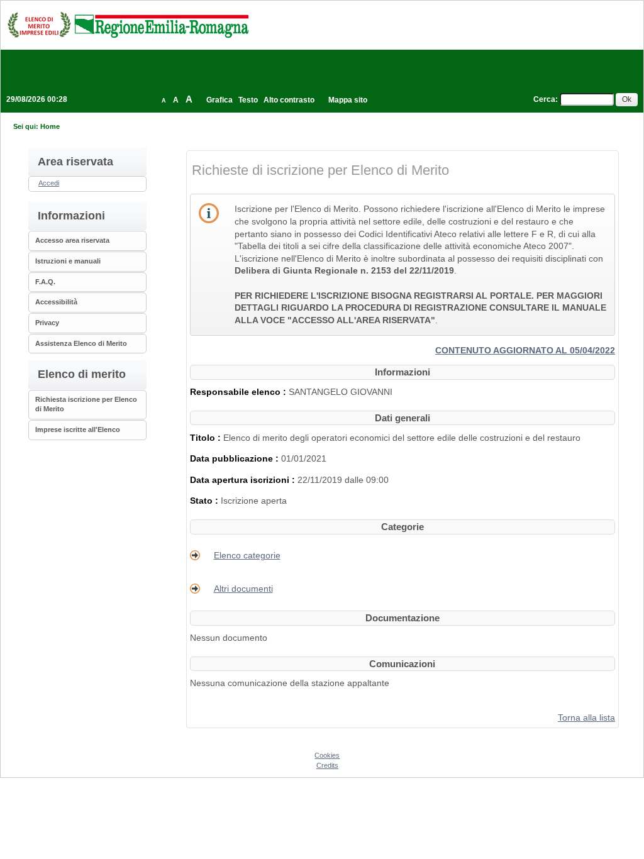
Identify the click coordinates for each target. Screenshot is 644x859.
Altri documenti (243, 589)
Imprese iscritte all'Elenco (77, 429)
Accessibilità (56, 302)
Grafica (219, 100)
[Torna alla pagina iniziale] (127, 24)
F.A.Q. (45, 281)
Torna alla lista (586, 717)
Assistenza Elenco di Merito (81, 343)
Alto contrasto (289, 100)
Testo (248, 100)
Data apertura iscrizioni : (243, 480)
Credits (327, 765)
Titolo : (206, 438)
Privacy (47, 322)
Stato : (205, 501)
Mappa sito (347, 100)
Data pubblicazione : (235, 458)
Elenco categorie (247, 555)
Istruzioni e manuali (68, 261)
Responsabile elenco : (239, 392)
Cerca (544, 99)
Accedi (48, 183)
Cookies (327, 755)
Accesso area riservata (72, 240)
